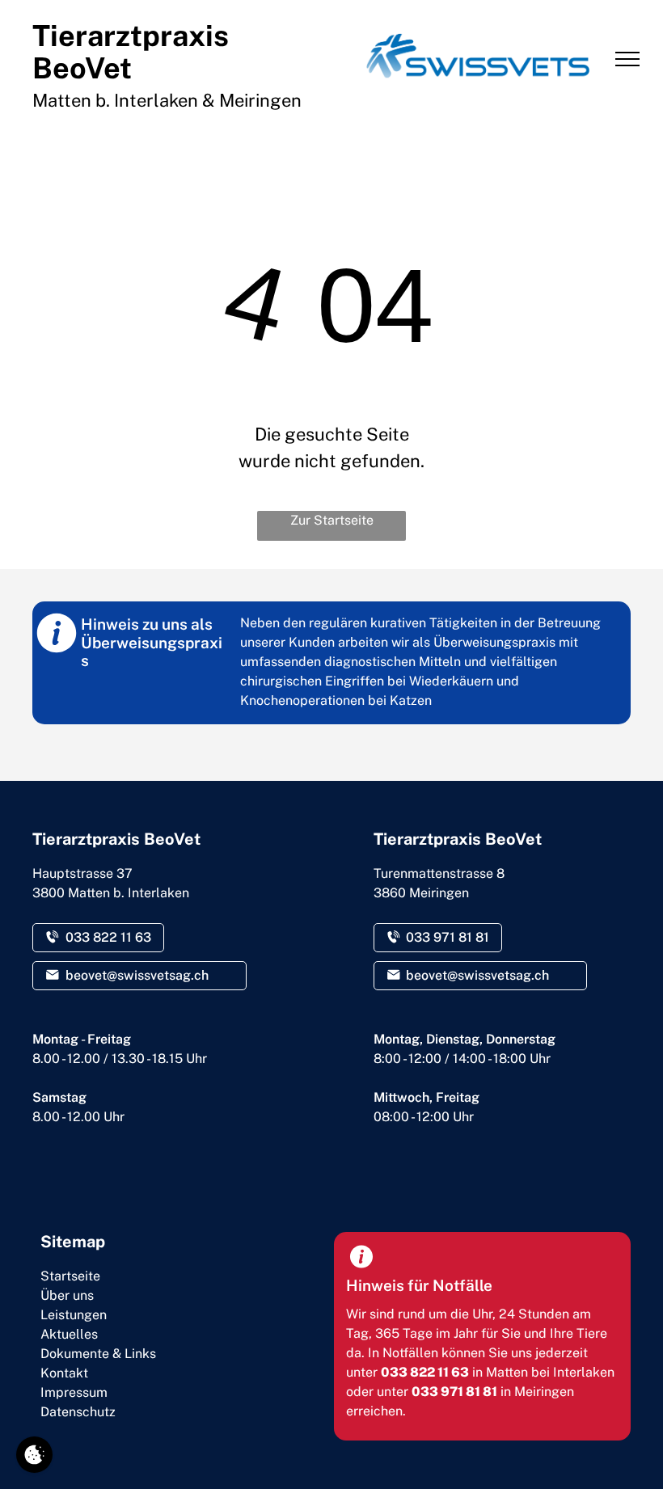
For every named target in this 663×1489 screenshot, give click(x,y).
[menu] (627, 59)
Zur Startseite (332, 520)
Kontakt (64, 1373)
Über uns (67, 1295)
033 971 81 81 (454, 1391)
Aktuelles (69, 1334)
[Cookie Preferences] (34, 1454)
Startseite (70, 1276)
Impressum (74, 1392)
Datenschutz (78, 1411)
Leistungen (73, 1314)
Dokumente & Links (98, 1353)
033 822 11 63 (425, 1372)
